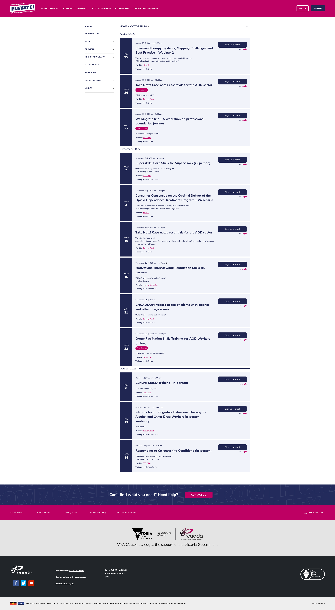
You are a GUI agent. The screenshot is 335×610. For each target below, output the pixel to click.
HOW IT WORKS (49, 8)
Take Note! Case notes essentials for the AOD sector (173, 85)
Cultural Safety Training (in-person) (161, 383)
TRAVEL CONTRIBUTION (145, 8)
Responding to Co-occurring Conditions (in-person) (173, 451)
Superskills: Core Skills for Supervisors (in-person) (172, 163)
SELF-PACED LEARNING (74, 8)
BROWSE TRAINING (101, 8)
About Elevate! (17, 512)
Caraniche (147, 357)
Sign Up (318, 8)
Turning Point (148, 99)
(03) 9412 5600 (76, 570)
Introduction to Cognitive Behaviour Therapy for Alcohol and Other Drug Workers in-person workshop (171, 416)
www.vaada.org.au (64, 583)
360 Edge (147, 137)
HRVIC (146, 65)
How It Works (43, 512)
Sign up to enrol (232, 44)
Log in (302, 8)
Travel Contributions (126, 512)
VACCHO (147, 392)
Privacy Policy (318, 603)
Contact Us (198, 494)
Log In (244, 49)
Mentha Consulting (150, 285)
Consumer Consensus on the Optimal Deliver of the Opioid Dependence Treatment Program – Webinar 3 (174, 197)
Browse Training (98, 512)
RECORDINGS (122, 8)
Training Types (70, 512)
